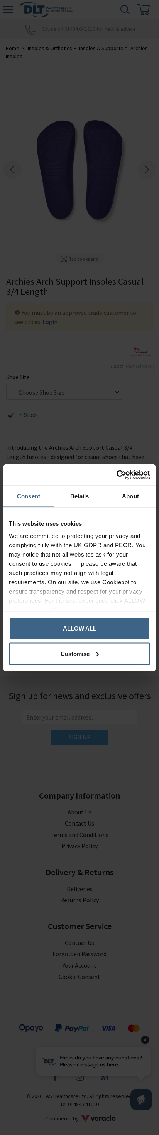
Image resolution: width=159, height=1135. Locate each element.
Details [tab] (79, 496)
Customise (75, 653)
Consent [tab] (28, 496)
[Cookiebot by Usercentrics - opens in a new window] (116, 475)
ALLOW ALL (79, 628)
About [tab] (130, 496)
